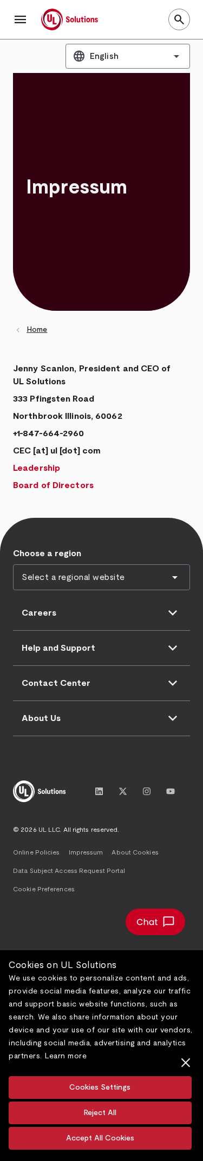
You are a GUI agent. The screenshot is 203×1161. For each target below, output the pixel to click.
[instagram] (147, 791)
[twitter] (123, 791)
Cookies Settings (99, 1087)
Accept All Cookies (100, 1138)
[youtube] (170, 791)
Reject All (99, 1113)
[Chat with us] (155, 922)
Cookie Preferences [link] (44, 889)
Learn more (65, 1056)
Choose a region (47, 553)
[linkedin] (99, 791)
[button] (20, 19)
